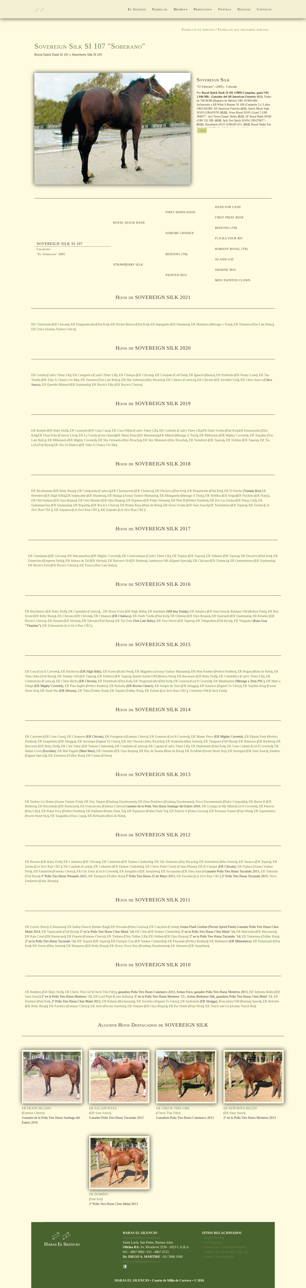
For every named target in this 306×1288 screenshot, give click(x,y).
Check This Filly (104, 992)
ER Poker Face (51, 811)
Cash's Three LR (59, 375)
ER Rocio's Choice (128, 384)
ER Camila (38, 375)
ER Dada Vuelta (213, 430)
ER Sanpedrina (48, 741)
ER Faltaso (244, 866)
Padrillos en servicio (198, 29)
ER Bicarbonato (41, 491)
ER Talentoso (57, 755)
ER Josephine (149, 871)
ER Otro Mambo (89, 500)
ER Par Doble (178, 1006)
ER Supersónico (264, 811)
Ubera (106, 755)
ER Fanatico (57, 1006)
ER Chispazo (102, 616)
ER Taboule (90, 621)
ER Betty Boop (64, 491)
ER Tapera (216, 440)
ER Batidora (33, 992)
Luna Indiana (123, 996)
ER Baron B (257, 801)
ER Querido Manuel (55, 384)
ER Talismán (269, 871)
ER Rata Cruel (34, 936)
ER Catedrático (229, 676)
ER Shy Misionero (155, 440)
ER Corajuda (163, 375)
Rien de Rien (151, 505)
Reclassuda (126, 1001)
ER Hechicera (70, 671)
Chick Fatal (217, 690)
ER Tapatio (117, 690)
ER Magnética (144, 671)
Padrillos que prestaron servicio (243, 29)
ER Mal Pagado (67, 751)
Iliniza (209, 375)
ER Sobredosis (209, 861)
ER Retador (260, 616)
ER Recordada (47, 806)
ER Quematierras (241, 560)
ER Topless (179, 556)
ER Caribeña (167, 430)
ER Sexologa (86, 741)
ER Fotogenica (115, 736)
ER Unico (38, 329)
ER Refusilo (117, 686)
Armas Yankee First (68, 801)
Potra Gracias (198, 811)
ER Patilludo (94, 811)
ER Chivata (60, 324)
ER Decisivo (249, 556)
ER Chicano (205, 380)
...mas (202, 130)
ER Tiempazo (97, 876)
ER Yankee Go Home (39, 801)
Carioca (189, 380)
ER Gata (30, 671)
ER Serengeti (236, 751)
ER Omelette (104, 751)
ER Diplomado (201, 746)
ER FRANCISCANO (36, 1108)
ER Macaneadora (78, 556)
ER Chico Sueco (251, 380)
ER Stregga (189, 686)
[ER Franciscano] (52, 1077)
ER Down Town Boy (123, 946)
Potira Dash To (114, 811)
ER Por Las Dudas (222, 500)
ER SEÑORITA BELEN (240, 1108)
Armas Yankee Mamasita (140, 495)
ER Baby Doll (57, 430)
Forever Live (67, 435)
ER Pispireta (134, 500)
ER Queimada (80, 384)
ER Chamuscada (123, 491)
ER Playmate (176, 941)
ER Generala (158, 736)
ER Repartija (81, 505)
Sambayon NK (159, 560)
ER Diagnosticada (83, 324)
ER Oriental (178, 616)
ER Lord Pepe (102, 996)
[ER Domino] (119, 1163)
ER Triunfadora (219, 505)
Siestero (275, 751)
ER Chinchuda (41, 324)
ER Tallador (214, 556)
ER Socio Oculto (174, 505)
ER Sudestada (189, 1001)
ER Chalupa (127, 375)
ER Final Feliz (47, 435)
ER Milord (167, 435)
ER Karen (109, 671)
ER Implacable (76, 495)
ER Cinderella (111, 861)
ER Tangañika (59, 816)
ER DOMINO (98, 1194)
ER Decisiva (163, 491)
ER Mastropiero (223, 681)
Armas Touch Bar (243, 1006)
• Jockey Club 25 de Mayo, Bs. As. (225, 1252)
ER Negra (229, 495)
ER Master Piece (202, 736)
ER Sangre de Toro (167, 686)
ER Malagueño (170, 495)
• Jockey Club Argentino (218, 1256)
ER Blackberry (35, 611)
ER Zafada (256, 505)
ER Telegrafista (206, 621)
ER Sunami (55, 621)
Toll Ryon (45, 445)
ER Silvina (98, 560)
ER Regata (245, 671)
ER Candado (72, 866)
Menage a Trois (221, 324)
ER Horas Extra (113, 611)
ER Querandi (220, 616)
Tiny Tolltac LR (135, 936)
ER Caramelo (79, 430)
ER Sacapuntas (171, 871)
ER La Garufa (88, 435)
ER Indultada (156, 611)
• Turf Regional (212, 1242)
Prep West (244, 811)
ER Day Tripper (94, 801)
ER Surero (39, 946)
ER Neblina (213, 495)
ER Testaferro (198, 440)
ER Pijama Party (255, 736)
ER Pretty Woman (156, 500)
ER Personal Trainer (222, 811)
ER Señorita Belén (261, 992)
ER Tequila (84, 941)
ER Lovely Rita (35, 927)
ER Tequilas (258, 435)
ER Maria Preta (126, 435)
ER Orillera (156, 936)
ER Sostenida (175, 741)
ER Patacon (266, 806)
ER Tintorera (242, 324)
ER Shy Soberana (133, 380)
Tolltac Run (99, 690)
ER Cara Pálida (122, 430)
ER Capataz (156, 746)
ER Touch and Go (217, 1006)
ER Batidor (38, 430)
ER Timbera (115, 936)
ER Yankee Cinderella (97, 746)
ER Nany (261, 495)
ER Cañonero (102, 866)
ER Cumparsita (87, 491)
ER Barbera (138, 560)
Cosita (86, 866)
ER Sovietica (145, 1001)
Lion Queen (107, 435)
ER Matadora (200, 324)
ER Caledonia (72, 861)
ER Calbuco (174, 380)
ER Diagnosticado (145, 681)
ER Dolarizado (262, 941)
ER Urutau (93, 755)
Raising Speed (250, 1001)
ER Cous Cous (99, 430)
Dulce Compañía (235, 801)
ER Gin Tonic (86, 871)
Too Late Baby (262, 324)
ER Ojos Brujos (65, 500)
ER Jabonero (179, 946)
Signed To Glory (229, 686)
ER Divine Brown (123, 324)
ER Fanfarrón (43, 871)
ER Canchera (158, 927)
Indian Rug (100, 927)
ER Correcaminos (133, 556)
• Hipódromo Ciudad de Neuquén (224, 1247)
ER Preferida (224, 375)
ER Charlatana (37, 556)
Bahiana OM (239, 611)
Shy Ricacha (155, 380)
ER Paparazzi (136, 811)
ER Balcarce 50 (118, 560)
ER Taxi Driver (167, 621)
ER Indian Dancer (79, 927)
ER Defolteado (108, 681)
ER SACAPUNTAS (103, 1108)
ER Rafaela (109, 1001)
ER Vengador (243, 621)
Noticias (244, 9)
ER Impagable (160, 324)
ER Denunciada (249, 430)
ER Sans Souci (197, 505)
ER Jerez (96, 1006)
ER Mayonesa (265, 931)
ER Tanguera (212, 741)
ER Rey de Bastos (151, 751)
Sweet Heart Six (214, 751)
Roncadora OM (229, 1001)
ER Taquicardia (52, 931)
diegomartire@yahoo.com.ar (141, 1261)
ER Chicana (201, 560)
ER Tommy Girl (68, 676)
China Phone (186, 866)
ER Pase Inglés (75, 686)
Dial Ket (102, 324)
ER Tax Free (123, 621)
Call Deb (180, 375)
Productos (202, 9)
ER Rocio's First (39, 565)
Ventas (223, 9)
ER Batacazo (247, 741)
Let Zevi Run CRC (85, 510)
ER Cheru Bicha (67, 681)
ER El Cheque (207, 866)
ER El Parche (233, 491)
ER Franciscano (90, 806)
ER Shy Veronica (133, 741)
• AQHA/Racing (213, 1237)
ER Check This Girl (78, 992)
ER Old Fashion (42, 500)
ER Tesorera (89, 380)
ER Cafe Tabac (71, 746)
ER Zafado (152, 690)
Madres (179, 9)
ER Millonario (208, 435)
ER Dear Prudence (150, 801)
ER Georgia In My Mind (218, 806)
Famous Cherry (137, 736)
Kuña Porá (125, 671)
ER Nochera (245, 495)
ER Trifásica (105, 676)
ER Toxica (87, 565)
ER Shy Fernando (110, 440)
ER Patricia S (178, 811)
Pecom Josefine (114, 1006)
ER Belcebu (271, 1001)
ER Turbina (233, 440)
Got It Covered (48, 671)
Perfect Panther (197, 500)
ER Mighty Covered (233, 435)
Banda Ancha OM (145, 676)
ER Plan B (178, 500)
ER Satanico (208, 686)
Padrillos (159, 9)
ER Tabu (84, 690)
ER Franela (74, 936)
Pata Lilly (32, 811)
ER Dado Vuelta (143, 616)
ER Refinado (96, 816)
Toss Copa (78, 816)
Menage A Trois (186, 435)
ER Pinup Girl (245, 500)
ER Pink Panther (202, 671)
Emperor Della (53, 560)
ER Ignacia (196, 375)
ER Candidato (124, 746)
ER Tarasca (246, 861)
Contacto (264, 9)
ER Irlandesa (179, 324)
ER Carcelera (34, 736)
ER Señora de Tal (77, 560)
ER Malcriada (245, 931)
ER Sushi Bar (49, 690)
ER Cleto (141, 931)
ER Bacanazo (186, 676)
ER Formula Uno (122, 941)
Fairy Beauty (48, 881)
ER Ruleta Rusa (130, 505)
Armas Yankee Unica (60, 329)
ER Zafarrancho (53, 625)
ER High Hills (54, 495)
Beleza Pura (257, 611)
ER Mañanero (218, 941)
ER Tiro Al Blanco (65, 445)
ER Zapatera (62, 510)
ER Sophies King (254, 686)
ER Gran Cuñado (238, 746)
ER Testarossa (251, 936)
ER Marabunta (148, 435)
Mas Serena (193, 741)
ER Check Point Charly (161, 866)
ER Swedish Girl (226, 380)
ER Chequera (76, 736)
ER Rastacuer (68, 806)
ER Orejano (135, 1006)
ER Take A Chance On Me (60, 380)
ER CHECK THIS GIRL (173, 1108)
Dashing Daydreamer (121, 801)
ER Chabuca (144, 491)
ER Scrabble (193, 751)
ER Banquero (75, 946)
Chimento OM (198, 690)
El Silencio (137, 9)
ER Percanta (119, 927)
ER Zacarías (185, 876)
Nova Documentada (208, 801)
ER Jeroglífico (128, 871)
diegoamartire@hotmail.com (141, 1237)
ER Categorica (82, 375)
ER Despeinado (198, 491)
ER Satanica (198, 611)
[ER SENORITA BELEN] (253, 1077)
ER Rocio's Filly (103, 384)
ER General (181, 681)
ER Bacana (32, 861)
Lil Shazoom (56, 927)
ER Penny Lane (245, 375)
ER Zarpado (109, 510)
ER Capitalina (77, 611)
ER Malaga (114, 495)
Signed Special (180, 560)
